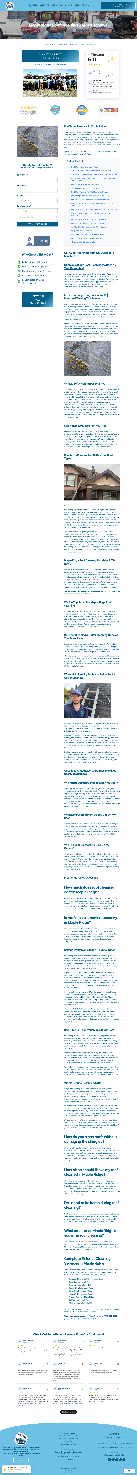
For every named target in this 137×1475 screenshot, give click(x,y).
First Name (22, 175)
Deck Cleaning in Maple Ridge (80, 1282)
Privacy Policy (33, 217)
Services (33, 5)
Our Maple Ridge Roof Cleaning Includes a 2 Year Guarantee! (94, 174)
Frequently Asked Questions (82, 231)
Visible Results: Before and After (83, 242)
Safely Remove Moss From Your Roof (85, 188)
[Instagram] (113, 1459)
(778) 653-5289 (113, 591)
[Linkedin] (116, 1459)
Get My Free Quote (37, 224)
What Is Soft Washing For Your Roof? (85, 184)
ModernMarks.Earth (68, 1472)
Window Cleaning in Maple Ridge (81, 1303)
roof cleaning (92, 132)
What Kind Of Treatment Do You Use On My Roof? (90, 223)
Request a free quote (111, 1309)
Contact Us (57, 5)
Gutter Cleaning (98, 635)
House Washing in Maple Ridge (80, 1294)
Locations (44, 5)
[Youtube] (120, 1459)
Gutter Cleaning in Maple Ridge (80, 1291)
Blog (77, 5)
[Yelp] (123, 1459)
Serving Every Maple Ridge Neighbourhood (87, 234)
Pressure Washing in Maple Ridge (81, 1297)
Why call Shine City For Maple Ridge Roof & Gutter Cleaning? (94, 209)
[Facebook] (109, 1459)
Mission (84, 1247)
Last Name (22, 185)
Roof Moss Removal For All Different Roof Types (89, 192)
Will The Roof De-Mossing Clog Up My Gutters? (89, 227)
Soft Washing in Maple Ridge (79, 1300)
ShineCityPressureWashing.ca (68, 1468)
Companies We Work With (108, 1448)
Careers (68, 5)
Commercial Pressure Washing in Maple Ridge (86, 1279)
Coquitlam (76, 1247)
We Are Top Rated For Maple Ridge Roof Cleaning (90, 199)
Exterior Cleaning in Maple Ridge (81, 1288)
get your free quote (71, 1319)
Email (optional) (24, 206)
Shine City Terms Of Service (107, 1443)
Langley (91, 1247)
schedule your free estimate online (79, 594)
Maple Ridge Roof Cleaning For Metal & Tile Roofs (90, 196)
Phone (21, 196)
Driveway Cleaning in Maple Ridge (81, 1285)
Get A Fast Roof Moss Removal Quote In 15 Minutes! (91, 171)
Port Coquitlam (103, 1247)
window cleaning (103, 738)
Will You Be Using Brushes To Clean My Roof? (88, 219)
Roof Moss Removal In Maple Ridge (84, 167)
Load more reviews (68, 1412)
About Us (86, 5)
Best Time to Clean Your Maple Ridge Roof (87, 238)
